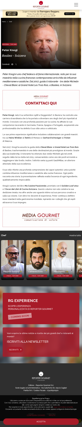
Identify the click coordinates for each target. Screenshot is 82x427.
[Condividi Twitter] (16, 64)
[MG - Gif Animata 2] (41, 100)
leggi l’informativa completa (63, 407)
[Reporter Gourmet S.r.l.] (41, 5)
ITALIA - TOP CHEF (13, 275)
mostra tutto (75, 235)
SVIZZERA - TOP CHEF (9, 44)
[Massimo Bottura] (12, 260)
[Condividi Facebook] (12, 64)
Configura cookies (36, 415)
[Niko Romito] (63, 260)
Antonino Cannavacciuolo (35, 270)
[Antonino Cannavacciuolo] (37, 260)
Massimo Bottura (11, 271)
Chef (10, 21)
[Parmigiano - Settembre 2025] (41, 14)
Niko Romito (59, 271)
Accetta (41, 421)
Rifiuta (52, 415)
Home (4, 21)
